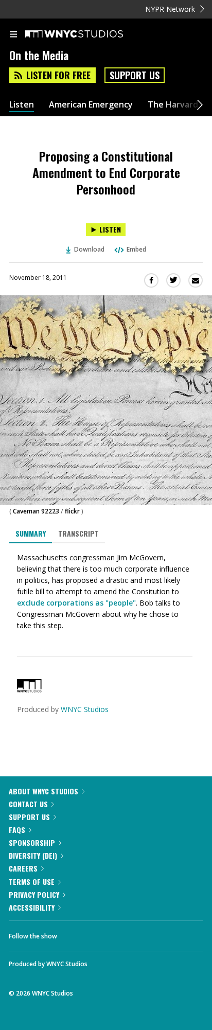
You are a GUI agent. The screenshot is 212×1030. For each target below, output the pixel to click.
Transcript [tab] (78, 533)
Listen (21, 104)
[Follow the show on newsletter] (131, 933)
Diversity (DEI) (33, 855)
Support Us (135, 75)
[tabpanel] (106, 591)
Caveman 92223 (36, 511)
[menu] (13, 35)
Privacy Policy (34, 894)
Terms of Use (32, 881)
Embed (136, 249)
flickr (72, 511)
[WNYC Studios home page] (87, 34)
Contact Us (28, 803)
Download (89, 249)
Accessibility (32, 907)
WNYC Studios (85, 709)
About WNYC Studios (43, 791)
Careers (23, 868)
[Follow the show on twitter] (103, 933)
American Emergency (91, 104)
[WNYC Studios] (29, 690)
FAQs (17, 829)
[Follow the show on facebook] (75, 933)
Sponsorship (32, 842)
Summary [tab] (30, 533)
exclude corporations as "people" (76, 603)
